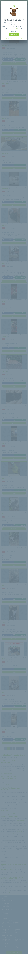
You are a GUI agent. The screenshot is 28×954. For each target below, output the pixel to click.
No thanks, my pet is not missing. (14, 38)
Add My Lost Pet (14, 34)
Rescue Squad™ (12, 28)
